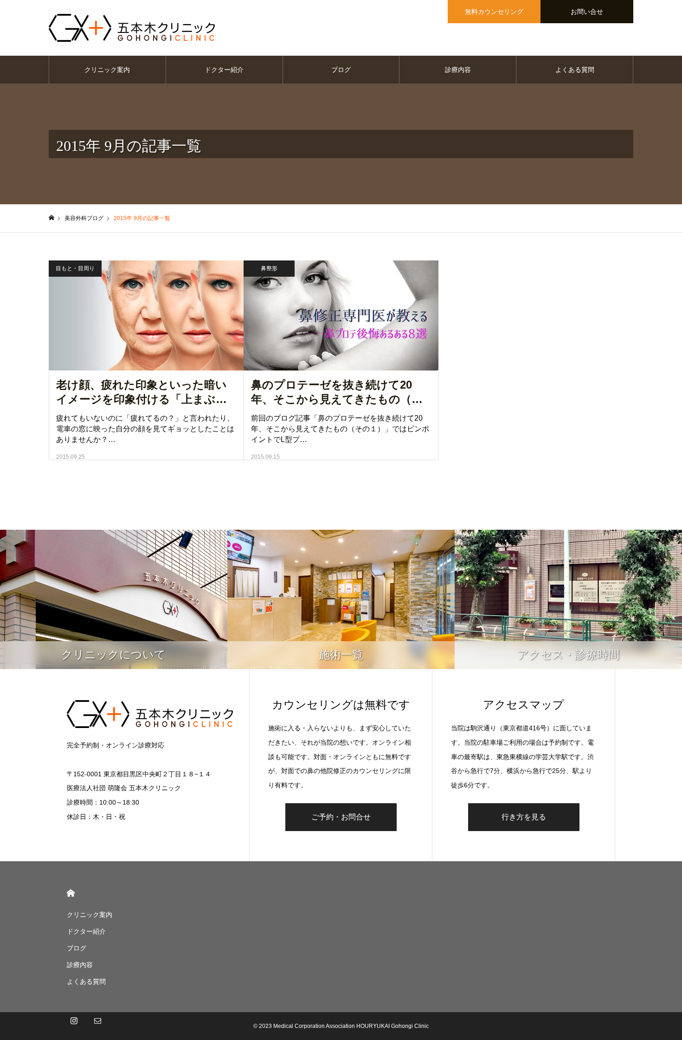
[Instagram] (74, 1026)
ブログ (341, 69)
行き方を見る (524, 817)
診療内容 (458, 69)
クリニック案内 (107, 69)
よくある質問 (574, 69)
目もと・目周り (75, 268)
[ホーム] (51, 218)
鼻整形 (269, 268)
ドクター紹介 (224, 69)
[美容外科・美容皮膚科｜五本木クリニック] (132, 28)
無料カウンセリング (494, 11)
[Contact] (97, 1026)
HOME (71, 893)
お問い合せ (587, 11)
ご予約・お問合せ (341, 817)
